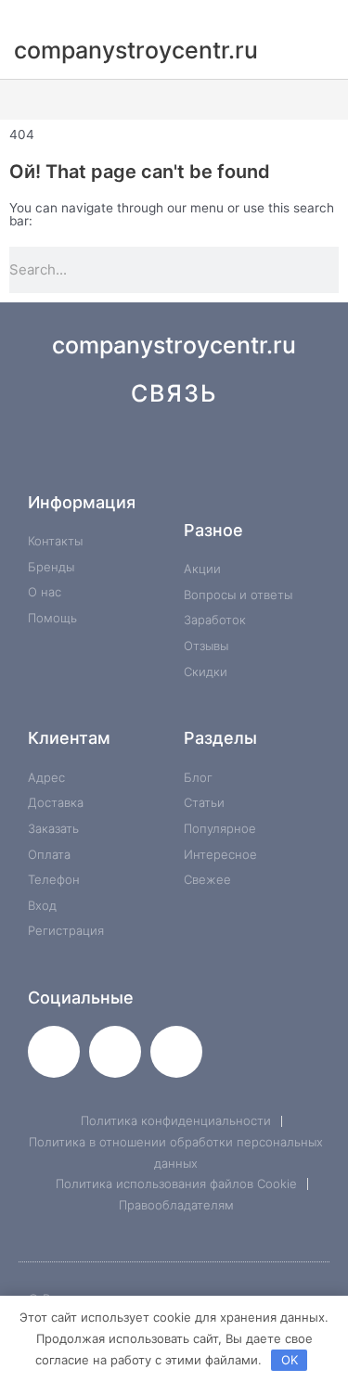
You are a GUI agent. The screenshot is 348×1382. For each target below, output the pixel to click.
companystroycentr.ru (174, 345)
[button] (174, 99)
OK (289, 1359)
